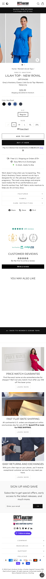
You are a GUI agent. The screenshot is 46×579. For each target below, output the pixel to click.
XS (8, 125)
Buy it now (23, 143)
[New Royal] (15, 104)
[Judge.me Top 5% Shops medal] (23, 238)
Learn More (23, 387)
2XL (37, 125)
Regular (23, 114)
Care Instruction (23, 203)
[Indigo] (9, 104)
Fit (23, 110)
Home (14, 69)
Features (23, 194)
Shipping (15, 93)
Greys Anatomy (23, 72)
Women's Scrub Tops (25, 69)
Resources (22, 546)
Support (22, 551)
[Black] (4, 104)
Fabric (23, 198)
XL (30, 125)
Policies (22, 556)
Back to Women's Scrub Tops (24, 330)
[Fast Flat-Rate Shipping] (23, 404)
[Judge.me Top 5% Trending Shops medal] (33, 238)
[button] (42, 575)
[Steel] (21, 104)
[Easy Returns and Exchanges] (23, 449)
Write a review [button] (23, 267)
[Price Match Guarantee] (23, 359)
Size (23, 120)
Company (22, 540)
